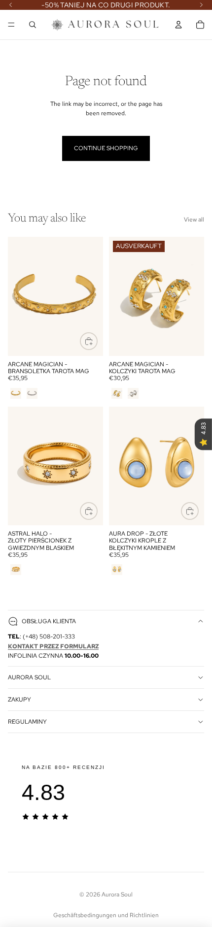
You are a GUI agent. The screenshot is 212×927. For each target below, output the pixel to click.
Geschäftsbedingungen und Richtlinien (106, 915)
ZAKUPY (19, 699)
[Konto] (178, 24)
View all (194, 220)
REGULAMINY (27, 722)
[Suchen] (32, 24)
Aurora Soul (117, 894)
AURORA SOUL (29, 677)
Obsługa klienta (49, 621)
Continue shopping (106, 148)
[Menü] (11, 24)
